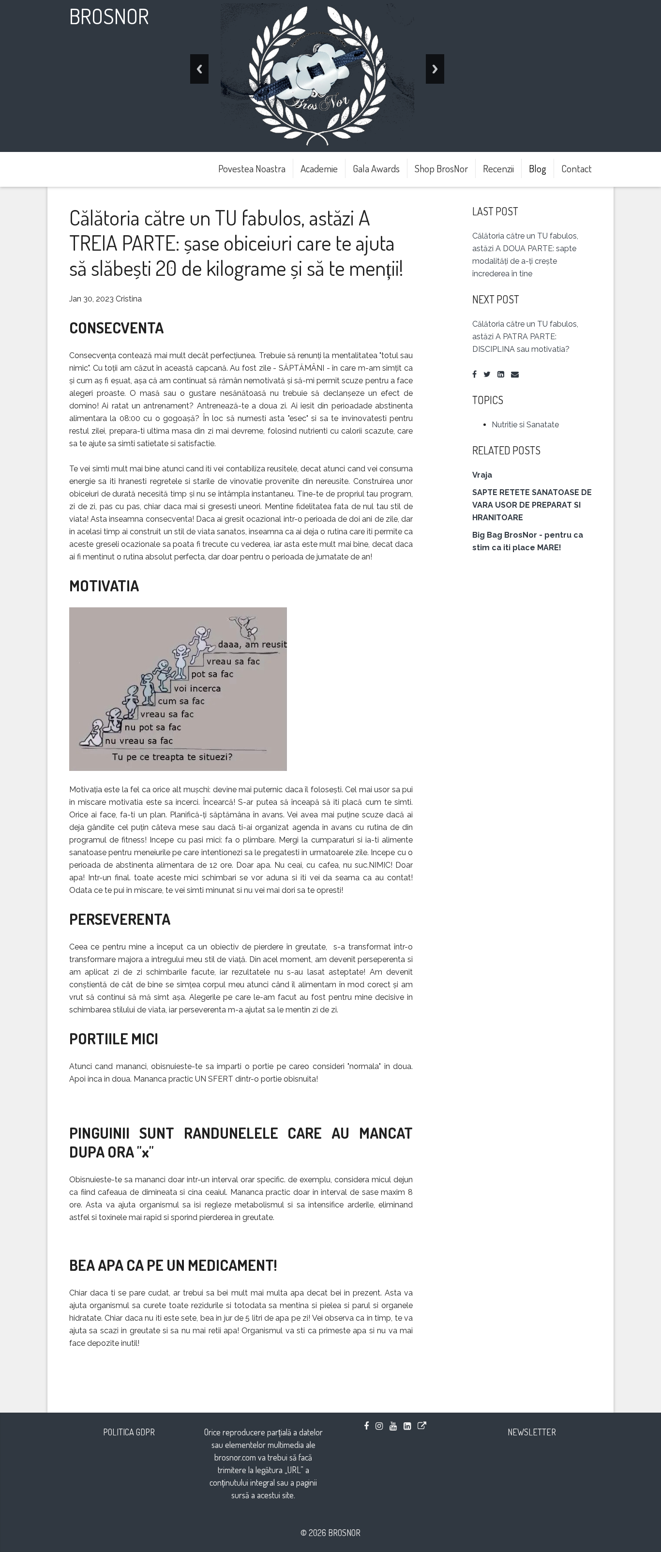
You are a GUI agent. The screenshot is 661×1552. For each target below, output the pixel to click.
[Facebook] (474, 374)
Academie (319, 168)
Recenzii (498, 168)
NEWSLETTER (532, 1432)
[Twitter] (487, 374)
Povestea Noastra (251, 168)
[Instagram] (379, 1425)
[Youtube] (393, 1425)
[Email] (515, 374)
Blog (537, 168)
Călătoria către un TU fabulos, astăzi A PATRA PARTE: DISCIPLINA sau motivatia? (525, 336)
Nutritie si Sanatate (525, 424)
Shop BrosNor (441, 168)
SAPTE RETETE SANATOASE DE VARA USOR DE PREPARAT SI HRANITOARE (532, 505)
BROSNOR (109, 15)
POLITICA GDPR (129, 1432)
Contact (576, 168)
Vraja (482, 475)
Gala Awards (376, 168)
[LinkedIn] (500, 374)
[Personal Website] (422, 1425)
